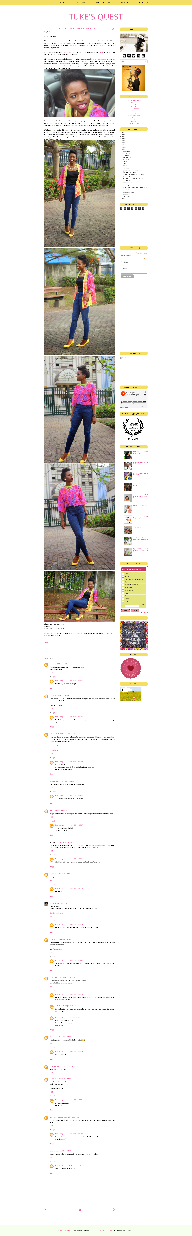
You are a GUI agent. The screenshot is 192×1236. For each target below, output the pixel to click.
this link (91, 43)
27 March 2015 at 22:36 (75, 924)
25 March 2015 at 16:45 (75, 680)
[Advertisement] (70, 1221)
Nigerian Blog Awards (64, 43)
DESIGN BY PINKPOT (104, 1230)
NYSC (134, 117)
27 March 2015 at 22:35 (75, 1051)
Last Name (124, 269)
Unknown (53, 874)
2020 (123, 140)
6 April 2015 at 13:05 (65, 1151)
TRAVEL (134, 121)
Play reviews (128, 596)
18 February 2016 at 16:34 (76, 1017)
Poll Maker (144, 612)
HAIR (134, 111)
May (124, 165)
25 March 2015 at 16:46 (75, 717)
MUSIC (134, 113)
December (126, 151)
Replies (54, 676)
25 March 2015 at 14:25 (66, 781)
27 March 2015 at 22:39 (75, 994)
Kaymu (61, 624)
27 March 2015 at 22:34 (75, 859)
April (124, 167)
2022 (123, 136)
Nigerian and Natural (56, 913)
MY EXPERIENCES (134, 115)
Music (126, 593)
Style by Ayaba (64, 63)
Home (48, 2)
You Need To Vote (128, 176)
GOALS (133, 106)
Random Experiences (131, 585)
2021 (123, 138)
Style (126, 573)
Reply (51, 672)
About (63, 2)
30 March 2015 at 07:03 (71, 1117)
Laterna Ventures (68, 52)
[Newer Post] (45, 1209)
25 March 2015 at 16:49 (75, 762)
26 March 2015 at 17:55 (60, 903)
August (125, 159)
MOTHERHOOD (134, 123)
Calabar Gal (54, 781)
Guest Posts (128, 587)
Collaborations (103, 2)
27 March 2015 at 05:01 (64, 939)
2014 (123, 198)
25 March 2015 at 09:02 (62, 695)
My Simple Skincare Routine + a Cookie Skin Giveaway (140, 550)
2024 (123, 132)
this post (60, 59)
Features (80, 2)
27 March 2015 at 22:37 (69, 1066)
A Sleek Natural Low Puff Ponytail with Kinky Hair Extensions (140, 496)
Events (127, 599)
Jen (51, 903)
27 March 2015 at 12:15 (67, 977)
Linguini (75, 121)
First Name (125, 262)
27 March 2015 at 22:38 (75, 960)
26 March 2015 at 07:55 (65, 842)
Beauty (127, 576)
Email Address (133, 255)
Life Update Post (128, 182)
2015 (123, 149)
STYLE (134, 119)
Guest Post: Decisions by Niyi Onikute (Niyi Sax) (140, 538)
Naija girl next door (57, 1117)
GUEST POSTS (134, 109)
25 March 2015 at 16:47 (75, 825)
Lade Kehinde (54, 977)
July (124, 161)
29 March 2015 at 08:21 (75, 1100)
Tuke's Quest (96, 16)
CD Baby (100, 52)
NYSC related (129, 590)
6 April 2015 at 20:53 (74, 1165)
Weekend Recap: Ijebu (129, 172)
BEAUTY (134, 102)
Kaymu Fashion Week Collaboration (134, 174)
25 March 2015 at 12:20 (67, 734)
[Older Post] (114, 1209)
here (103, 633)
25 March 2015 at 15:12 (61, 810)
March (125, 169)
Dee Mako (53, 664)
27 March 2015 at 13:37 (64, 1037)
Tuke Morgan (59, 680)
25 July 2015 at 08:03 (71, 1006)
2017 (123, 146)
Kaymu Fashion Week (99, 59)
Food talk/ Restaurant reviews (134, 579)
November (126, 153)
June (124, 163)
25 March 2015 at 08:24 (64, 664)
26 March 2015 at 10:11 (64, 874)
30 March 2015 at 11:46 (75, 1134)
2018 (123, 144)
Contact (143, 2)
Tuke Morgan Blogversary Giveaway (140, 517)
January (125, 196)
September (126, 157)
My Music (125, 2)
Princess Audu (55, 734)
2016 (123, 147)
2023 (123, 134)
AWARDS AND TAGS (134, 100)
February (126, 194)
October (125, 155)
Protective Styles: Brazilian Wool (140, 452)
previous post (59, 41)
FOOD (134, 104)
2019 (123, 142)
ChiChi (52, 695)
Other (126, 601)
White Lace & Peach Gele (140, 505)
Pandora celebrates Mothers (132, 191)
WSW (51, 810)
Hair (126, 582)
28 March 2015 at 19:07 (64, 1079)
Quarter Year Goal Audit (130, 171)
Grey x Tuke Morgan (129, 192)
